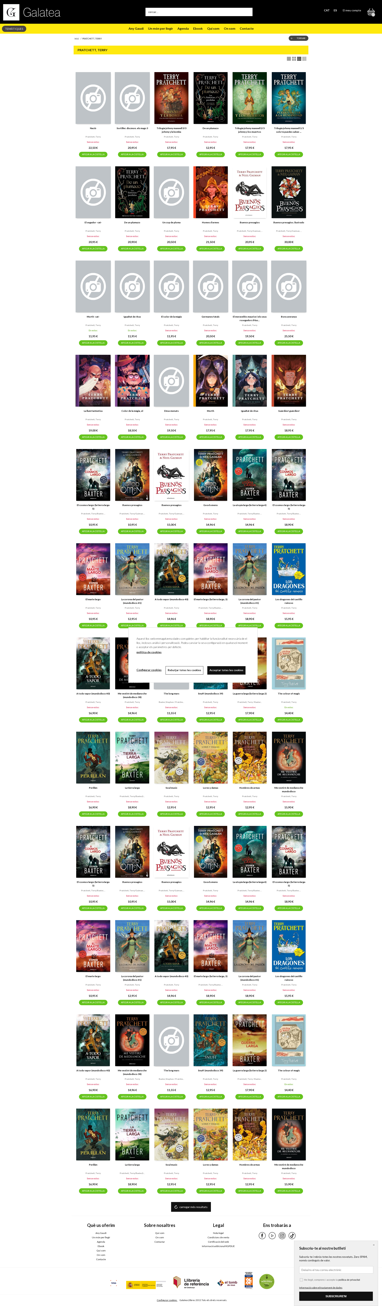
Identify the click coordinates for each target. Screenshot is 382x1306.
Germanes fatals (210, 316)
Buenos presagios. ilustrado (288, 222)
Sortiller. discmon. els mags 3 (132, 128)
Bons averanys (289, 316)
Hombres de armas (249, 787)
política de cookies (149, 652)
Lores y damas (210, 787)
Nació (93, 128)
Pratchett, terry (93, 136)
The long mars (171, 693)
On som (229, 28)
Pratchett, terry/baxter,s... (132, 796)
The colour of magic (289, 693)
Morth (210, 410)
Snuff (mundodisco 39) (210, 693)
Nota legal (218, 1232)
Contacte (247, 28)
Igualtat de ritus (132, 316)
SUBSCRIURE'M (336, 1296)
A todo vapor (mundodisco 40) (171, 599)
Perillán (93, 787)
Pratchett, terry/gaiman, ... (249, 231)
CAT (327, 10)
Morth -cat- (93, 316)
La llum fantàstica (93, 410)
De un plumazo (211, 128)
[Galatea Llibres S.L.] (32, 12)
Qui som (213, 28)
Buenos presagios (250, 222)
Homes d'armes (210, 222)
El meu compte (352, 10)
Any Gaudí (136, 28)
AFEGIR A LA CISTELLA (93, 154)
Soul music (171, 787)
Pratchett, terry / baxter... (250, 702)
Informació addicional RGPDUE (218, 1246)
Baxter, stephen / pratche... (171, 702)
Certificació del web (218, 1241)
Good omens (210, 505)
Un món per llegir (160, 28)
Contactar (159, 1241)
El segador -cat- (93, 222)
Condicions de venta (218, 1237)
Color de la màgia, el (132, 410)
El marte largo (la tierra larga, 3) (210, 599)
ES (335, 10)
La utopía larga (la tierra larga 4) (249, 505)
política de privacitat (349, 1280)
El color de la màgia (171, 316)
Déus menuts (171, 410)
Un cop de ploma (171, 222)
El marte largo (93, 599)
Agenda (183, 28)
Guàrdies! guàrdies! (289, 410)
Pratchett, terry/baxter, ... (93, 513)
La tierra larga (132, 787)
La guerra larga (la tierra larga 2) (250, 693)
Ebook (198, 28)
